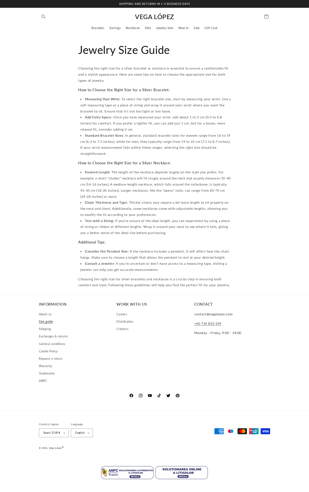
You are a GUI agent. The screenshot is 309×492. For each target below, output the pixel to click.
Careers (121, 314)
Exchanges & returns (53, 336)
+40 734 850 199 (207, 323)
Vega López (55, 448)
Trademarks (47, 373)
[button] (43, 16)
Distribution (124, 321)
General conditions (52, 344)
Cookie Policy (48, 351)
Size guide (46, 321)
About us (45, 314)
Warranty (45, 366)
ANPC (43, 380)
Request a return (51, 358)
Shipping (45, 329)
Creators (122, 329)
